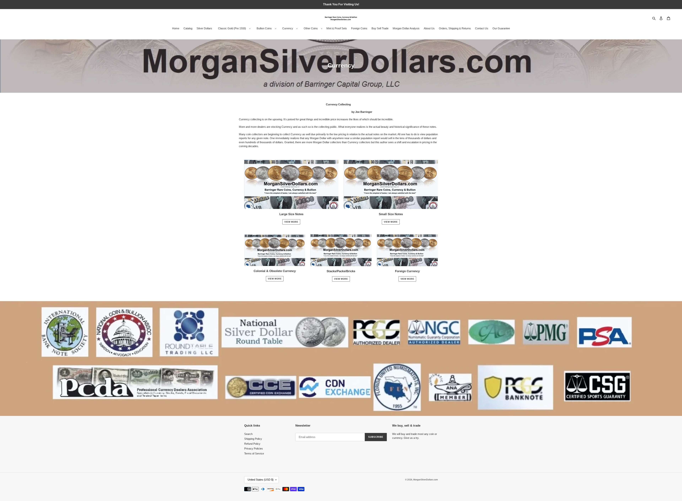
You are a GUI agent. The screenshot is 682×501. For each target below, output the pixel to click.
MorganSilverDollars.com (425, 479)
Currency (287, 28)
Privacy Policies (253, 448)
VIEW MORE (275, 279)
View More (291, 222)
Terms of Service (254, 453)
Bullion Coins (264, 28)
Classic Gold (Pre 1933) (232, 28)
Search (248, 433)
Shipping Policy (253, 438)
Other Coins (311, 28)
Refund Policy (252, 443)
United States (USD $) (261, 479)
